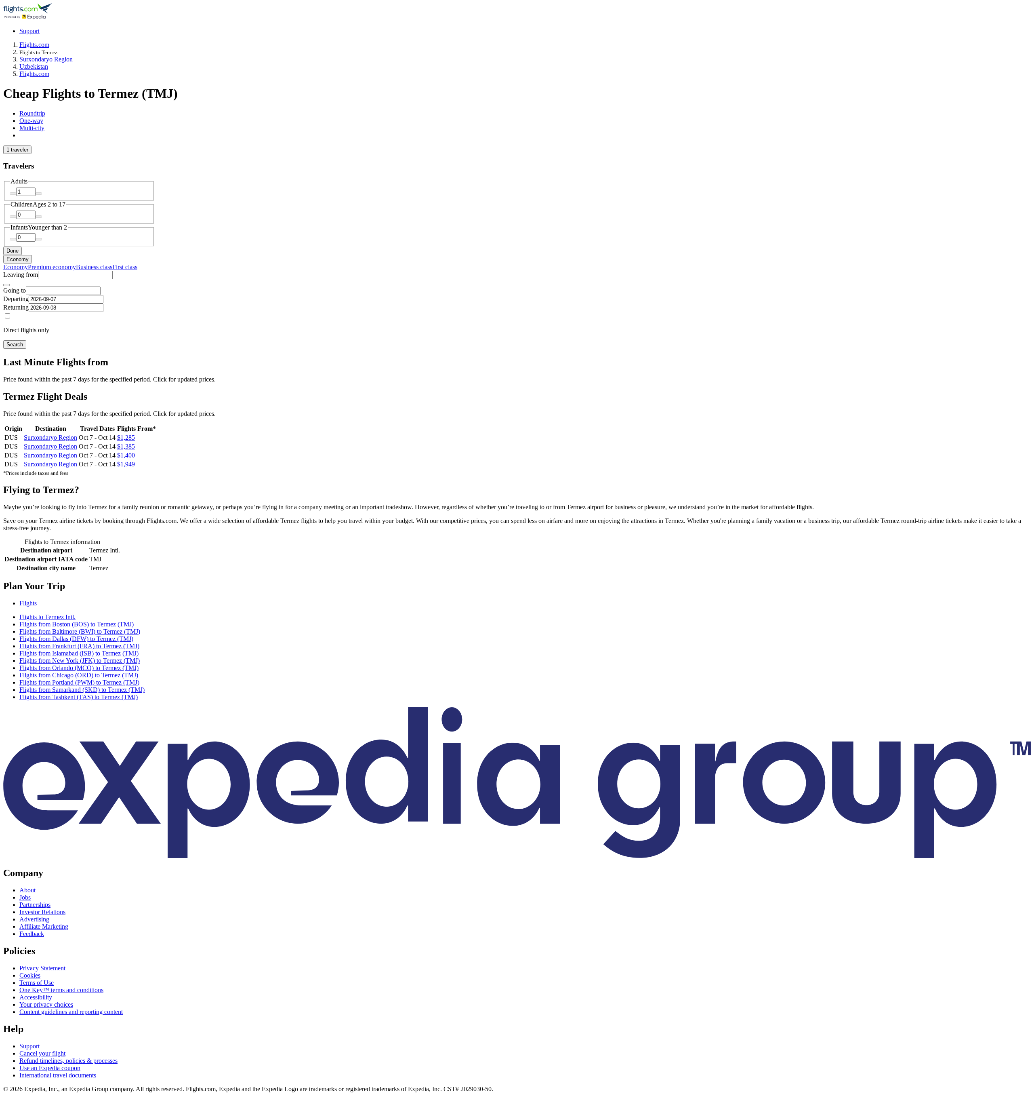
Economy (17, 259)
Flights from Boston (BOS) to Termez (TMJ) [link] (76, 624)
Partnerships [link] (34, 904)
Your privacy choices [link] (46, 1004)
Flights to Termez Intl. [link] (47, 616)
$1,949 (126, 464)
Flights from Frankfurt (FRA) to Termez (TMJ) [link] (79, 646)
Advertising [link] (34, 919)
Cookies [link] (29, 975)
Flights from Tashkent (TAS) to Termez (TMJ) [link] (78, 696)
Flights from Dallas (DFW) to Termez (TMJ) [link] (76, 638)
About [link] (27, 890)
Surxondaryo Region (50, 437)
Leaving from (20, 274)
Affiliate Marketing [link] (43, 926)
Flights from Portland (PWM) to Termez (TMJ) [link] (79, 682)
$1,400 (126, 455)
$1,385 (126, 446)
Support (29, 30)
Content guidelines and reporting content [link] (71, 1011)
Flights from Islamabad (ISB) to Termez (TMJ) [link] (79, 653)
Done (12, 251)
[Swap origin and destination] (6, 285)
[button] (517, 586)
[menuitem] (15, 266)
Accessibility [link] (35, 997)
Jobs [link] (25, 897)
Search (14, 344)
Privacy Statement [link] (42, 968)
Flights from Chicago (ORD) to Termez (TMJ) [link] (78, 675)
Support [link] (29, 1046)
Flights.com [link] (34, 44)
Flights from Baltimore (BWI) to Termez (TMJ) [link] (79, 631)
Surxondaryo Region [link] (46, 59)
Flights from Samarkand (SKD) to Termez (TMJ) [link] (82, 689)
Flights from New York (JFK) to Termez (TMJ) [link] (79, 660)
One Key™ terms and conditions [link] (61, 989)
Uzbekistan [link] (33, 66)
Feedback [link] (31, 933)
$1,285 (126, 437)
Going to (14, 290)
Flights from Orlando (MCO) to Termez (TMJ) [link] (79, 667)
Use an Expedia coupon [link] (49, 1067)
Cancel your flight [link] (42, 1053)
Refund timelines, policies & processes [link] (68, 1060)
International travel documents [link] (57, 1075)
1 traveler (17, 150)
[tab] (32, 113)
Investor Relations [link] (42, 911)
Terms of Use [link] (36, 982)
